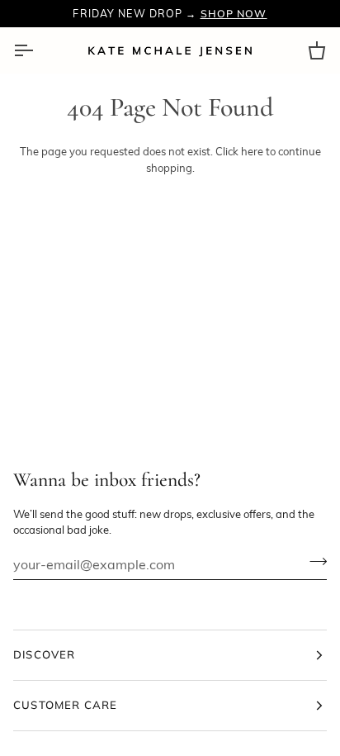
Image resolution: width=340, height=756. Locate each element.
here (252, 151)
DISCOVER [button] (44, 654)
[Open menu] (38, 50)
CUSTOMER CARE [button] (65, 704)
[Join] (313, 562)
